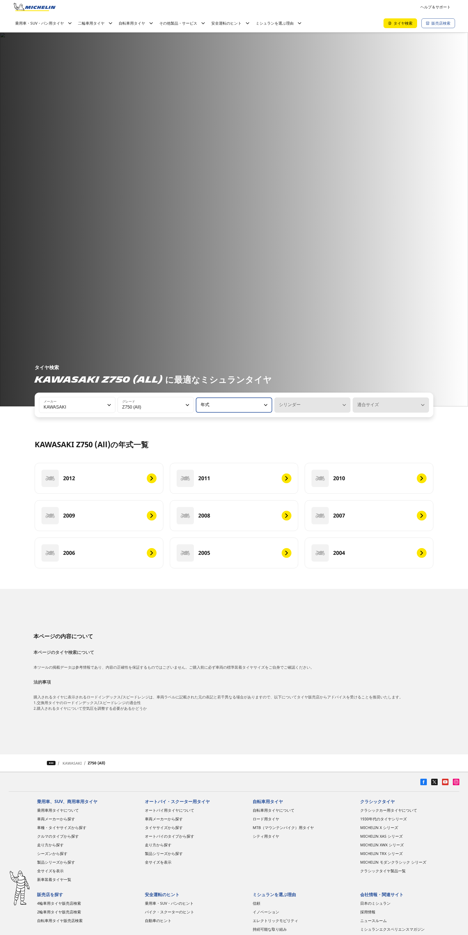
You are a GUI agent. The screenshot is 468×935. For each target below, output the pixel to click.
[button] (108, 405)
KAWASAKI (72, 763)
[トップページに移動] (34, 7)
